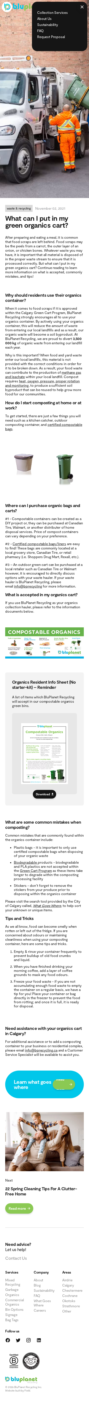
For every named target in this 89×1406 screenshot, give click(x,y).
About (38, 1280)
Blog (37, 1285)
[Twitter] (18, 1340)
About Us (44, 18)
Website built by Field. (18, 1390)
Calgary (68, 1285)
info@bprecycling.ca (41, 1050)
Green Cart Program (36, 870)
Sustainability (47, 25)
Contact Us (16, 1258)
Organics (12, 1295)
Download (43, 794)
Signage (11, 1315)
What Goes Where (47, 906)
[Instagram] (28, 1340)
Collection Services (52, 12)
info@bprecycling (28, 586)
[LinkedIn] (39, 1340)
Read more (60, 1084)
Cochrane (70, 1295)
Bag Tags (12, 1320)
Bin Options (14, 1309)
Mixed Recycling (12, 1282)
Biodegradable (26, 862)
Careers (40, 1310)
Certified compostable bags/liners (39, 544)
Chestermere (72, 1290)
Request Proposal (51, 37)
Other (66, 1311)
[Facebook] (8, 1340)
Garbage (12, 1289)
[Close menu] (82, 7)
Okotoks (68, 1301)
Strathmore (71, 1306)
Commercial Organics (14, 1302)
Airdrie (67, 1280)
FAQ (40, 31)
